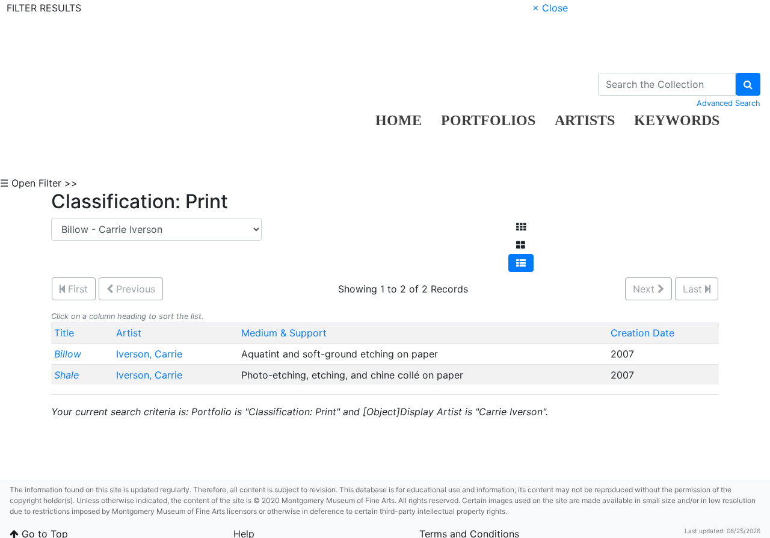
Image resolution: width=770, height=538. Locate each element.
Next (645, 289)
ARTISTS (585, 120)
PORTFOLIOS (488, 120)
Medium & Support (284, 333)
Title (64, 333)
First (76, 289)
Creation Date (642, 333)
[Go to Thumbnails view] (521, 227)
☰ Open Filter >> (39, 183)
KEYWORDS (676, 120)
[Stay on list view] (521, 263)
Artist (128, 333)
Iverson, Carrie (150, 354)
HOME (398, 120)
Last (694, 289)
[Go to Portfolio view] (520, 245)
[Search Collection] (748, 84)
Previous (134, 289)
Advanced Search (728, 103)
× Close (550, 8)
